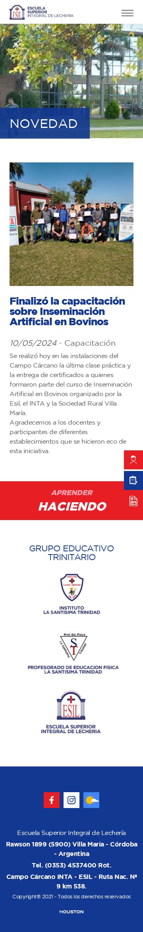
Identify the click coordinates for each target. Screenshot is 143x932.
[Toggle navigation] (127, 14)
